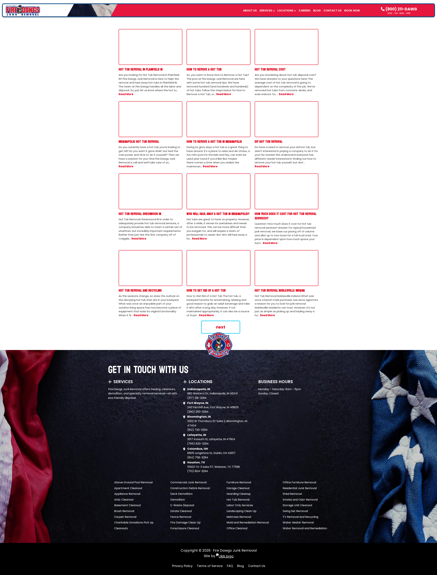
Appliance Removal (127, 494)
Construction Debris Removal (190, 488)
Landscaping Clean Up (241, 511)
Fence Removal (180, 517)
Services (265, 10)
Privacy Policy (182, 566)
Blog (317, 10)
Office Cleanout (237, 528)
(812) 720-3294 (197, 430)
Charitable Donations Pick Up (133, 522)
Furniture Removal (239, 482)
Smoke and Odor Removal (300, 500)
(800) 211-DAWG (401, 9)
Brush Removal (124, 511)
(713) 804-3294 (197, 471)
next (220, 327)
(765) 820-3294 (198, 444)
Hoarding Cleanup (239, 494)
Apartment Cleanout (128, 488)
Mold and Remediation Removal (248, 522)
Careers (305, 10)
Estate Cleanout (181, 511)
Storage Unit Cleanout (297, 505)
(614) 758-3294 (197, 457)
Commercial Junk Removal (188, 482)
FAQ (230, 566)
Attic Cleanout (124, 500)
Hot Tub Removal (238, 500)
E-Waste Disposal (182, 505)
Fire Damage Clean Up (185, 522)
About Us (250, 10)
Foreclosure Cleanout (184, 528)
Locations (285, 10)
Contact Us (332, 10)
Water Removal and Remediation (305, 528)
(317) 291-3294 (197, 398)
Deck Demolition (181, 494)
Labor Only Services (240, 505)
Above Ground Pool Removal (133, 482)
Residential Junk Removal (300, 488)
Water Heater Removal (298, 522)
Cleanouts (121, 528)
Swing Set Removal (295, 511)
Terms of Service (210, 566)
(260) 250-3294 (197, 412)
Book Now (352, 10)
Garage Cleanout (238, 488)
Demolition (177, 500)
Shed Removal (292, 494)
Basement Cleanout (127, 505)
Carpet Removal (125, 517)
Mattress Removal (239, 517)
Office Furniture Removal (299, 482)
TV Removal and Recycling (300, 517)
